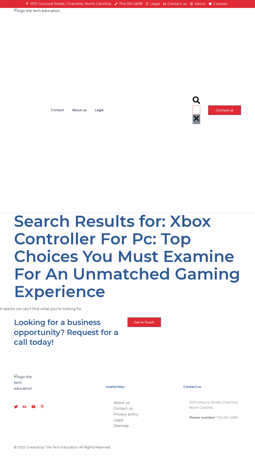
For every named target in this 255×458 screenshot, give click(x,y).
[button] (196, 101)
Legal (99, 110)
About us (79, 110)
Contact (57, 110)
